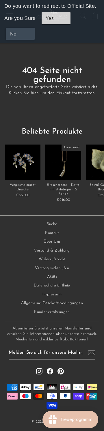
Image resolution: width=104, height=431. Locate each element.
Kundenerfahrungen (52, 312)
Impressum (52, 294)
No (13, 34)
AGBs (52, 277)
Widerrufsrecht (52, 259)
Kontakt (52, 233)
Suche (52, 224)
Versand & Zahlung (52, 250)
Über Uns (52, 241)
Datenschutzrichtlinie (52, 285)
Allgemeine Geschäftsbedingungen (52, 303)
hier (34, 93)
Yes (50, 18)
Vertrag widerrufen (52, 268)
